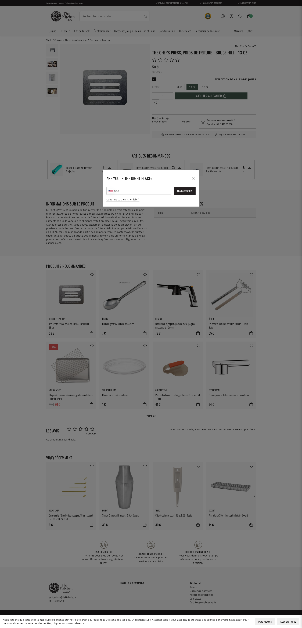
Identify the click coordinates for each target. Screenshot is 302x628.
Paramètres (265, 621)
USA (116, 191)
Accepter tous (288, 621)
